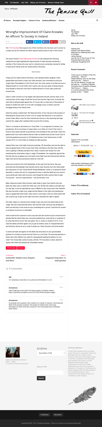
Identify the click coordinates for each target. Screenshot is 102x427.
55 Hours (7, 20)
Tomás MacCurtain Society (28, 59)
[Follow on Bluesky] (95, 2)
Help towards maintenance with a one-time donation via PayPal (82, 164)
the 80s (72, 359)
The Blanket (14, 2)
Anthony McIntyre (49, 20)
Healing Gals (75, 49)
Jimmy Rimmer (76, 56)
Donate (62, 20)
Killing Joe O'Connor (38, 2)
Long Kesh (84, 353)
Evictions (21, 248)
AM (10, 277)
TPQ (6, 2)
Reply (61, 276)
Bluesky (85, 185)
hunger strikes (91, 357)
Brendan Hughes (19, 20)
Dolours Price (34, 20)
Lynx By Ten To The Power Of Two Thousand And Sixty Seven (83, 59)
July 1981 (24, 2)
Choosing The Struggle (86, 113)
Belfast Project (86, 374)
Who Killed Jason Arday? (87, 105)
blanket (73, 355)
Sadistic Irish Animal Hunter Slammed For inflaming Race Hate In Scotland (83, 52)
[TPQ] (62, 15)
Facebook (86, 194)
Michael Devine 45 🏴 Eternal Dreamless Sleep (87, 121)
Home (73, 30)
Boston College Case (56, 2)
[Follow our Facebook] (90, 2)
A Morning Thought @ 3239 (80, 62)
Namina (47, 423)
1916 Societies (11, 248)
